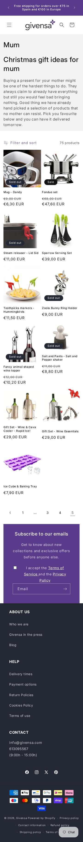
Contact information (32, 825)
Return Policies (21, 695)
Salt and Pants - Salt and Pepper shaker (59, 358)
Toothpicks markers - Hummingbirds (18, 309)
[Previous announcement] (8, 8)
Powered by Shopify (41, 818)
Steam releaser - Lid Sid (20, 253)
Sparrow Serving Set (57, 253)
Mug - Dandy (12, 192)
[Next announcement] (74, 8)
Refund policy (59, 825)
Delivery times (20, 674)
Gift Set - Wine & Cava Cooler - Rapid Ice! (19, 429)
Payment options (23, 684)
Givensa (21, 818)
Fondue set (50, 192)
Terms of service (57, 832)
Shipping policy (30, 832)
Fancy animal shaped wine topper (18, 368)
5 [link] (72, 512)
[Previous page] (10, 513)
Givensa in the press (25, 634)
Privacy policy (69, 818)
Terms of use (19, 716)
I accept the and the (45, 574)
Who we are (19, 624)
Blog (12, 645)
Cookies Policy (21, 705)
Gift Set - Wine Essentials (60, 431)
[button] (9, 25)
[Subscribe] (65, 588)
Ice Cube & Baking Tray (20, 486)
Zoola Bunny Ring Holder (59, 308)
